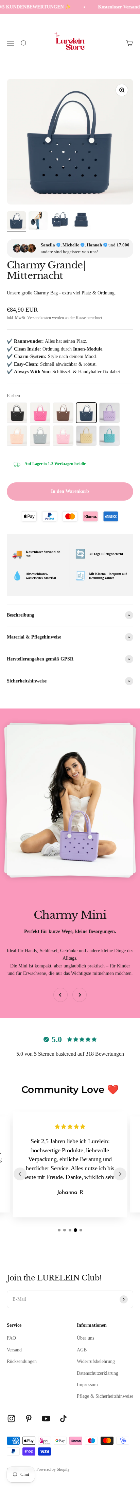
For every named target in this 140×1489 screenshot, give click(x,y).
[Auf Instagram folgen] (11, 1418)
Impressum (87, 1384)
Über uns (85, 1338)
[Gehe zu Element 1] (16, 221)
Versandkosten (39, 317)
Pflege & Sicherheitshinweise (105, 1396)
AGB (82, 1349)
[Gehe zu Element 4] (81, 221)
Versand (14, 1349)
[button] (59, 1230)
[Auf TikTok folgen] (63, 1418)
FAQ (11, 1338)
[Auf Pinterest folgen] (28, 1418)
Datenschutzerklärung (97, 1373)
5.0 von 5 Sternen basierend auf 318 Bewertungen (70, 1054)
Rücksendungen (22, 1361)
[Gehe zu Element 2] (38, 221)
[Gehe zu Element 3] (59, 221)
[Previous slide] (20, 1174)
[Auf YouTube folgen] (46, 1418)
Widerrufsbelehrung (96, 1361)
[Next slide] (119, 1174)
